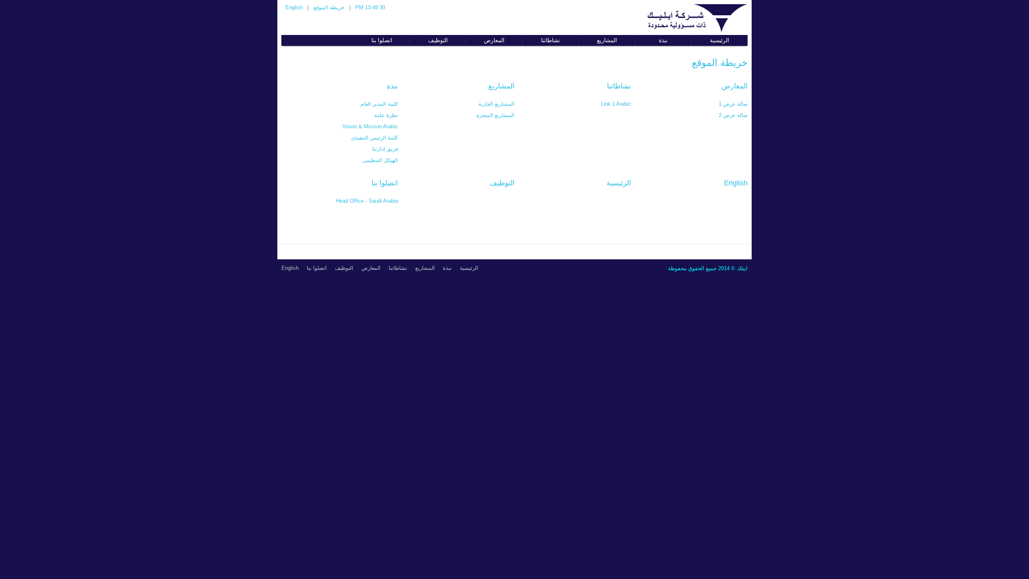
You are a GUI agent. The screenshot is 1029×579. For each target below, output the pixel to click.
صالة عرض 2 (733, 115)
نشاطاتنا (619, 86)
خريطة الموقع (329, 7)
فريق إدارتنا (385, 149)
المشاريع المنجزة (495, 115)
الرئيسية (619, 183)
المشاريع (501, 86)
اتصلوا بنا (384, 183)
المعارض (735, 86)
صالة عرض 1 (733, 104)
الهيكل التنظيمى (380, 160)
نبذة (392, 86)
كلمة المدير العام (379, 104)
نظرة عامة (386, 115)
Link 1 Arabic (616, 104)
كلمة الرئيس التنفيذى (374, 138)
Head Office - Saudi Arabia (367, 201)
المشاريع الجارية (496, 104)
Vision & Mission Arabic (370, 126)
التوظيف (502, 183)
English (294, 7)
